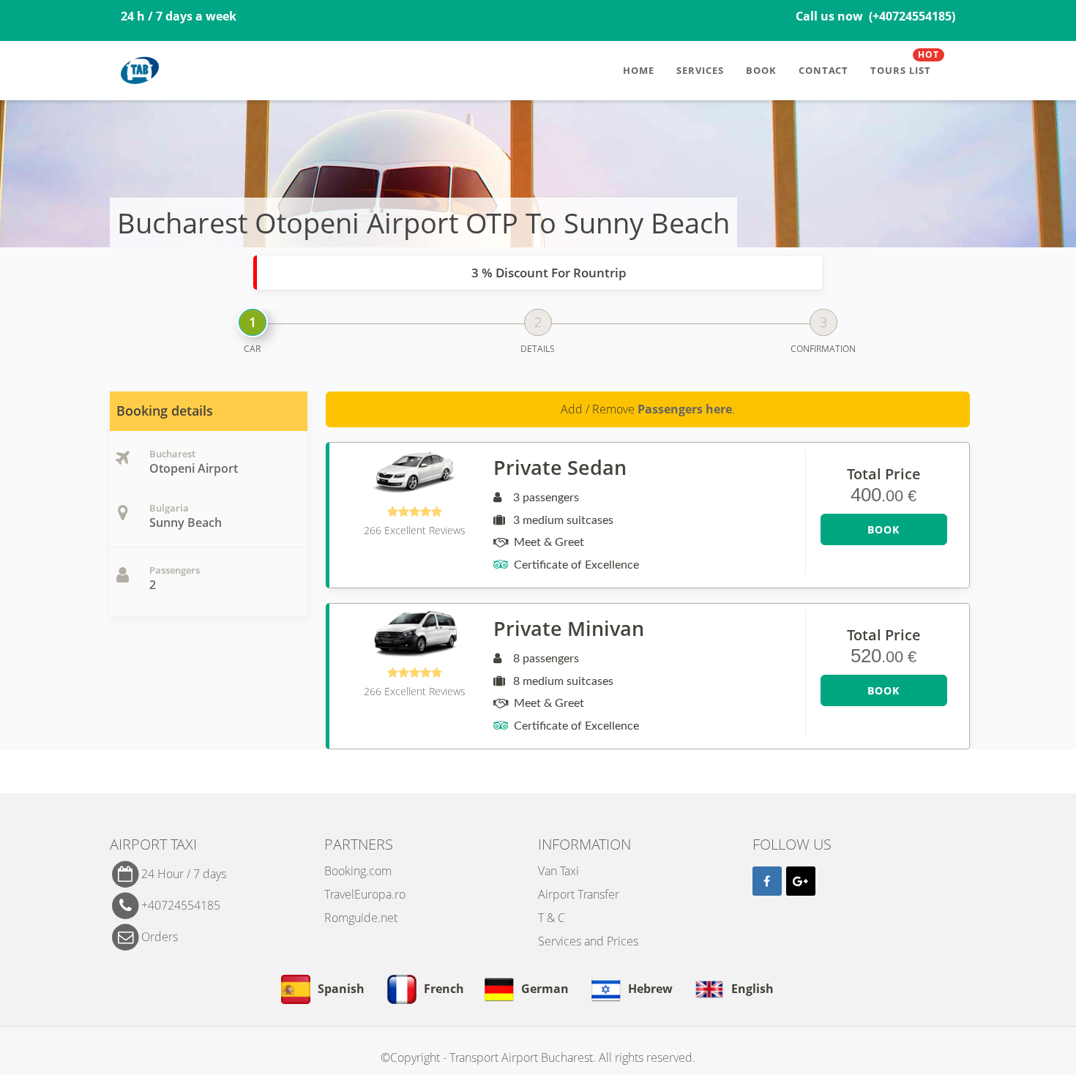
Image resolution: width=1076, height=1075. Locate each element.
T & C (551, 918)
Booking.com (358, 871)
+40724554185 (180, 904)
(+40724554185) (912, 16)
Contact (823, 70)
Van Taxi (558, 871)
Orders (159, 936)
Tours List (904, 64)
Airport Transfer (578, 894)
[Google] (800, 881)
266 (415, 530)
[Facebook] (767, 881)
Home (638, 70)
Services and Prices (588, 941)
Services (700, 70)
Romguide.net (360, 918)
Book (761, 70)
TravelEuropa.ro (365, 894)
